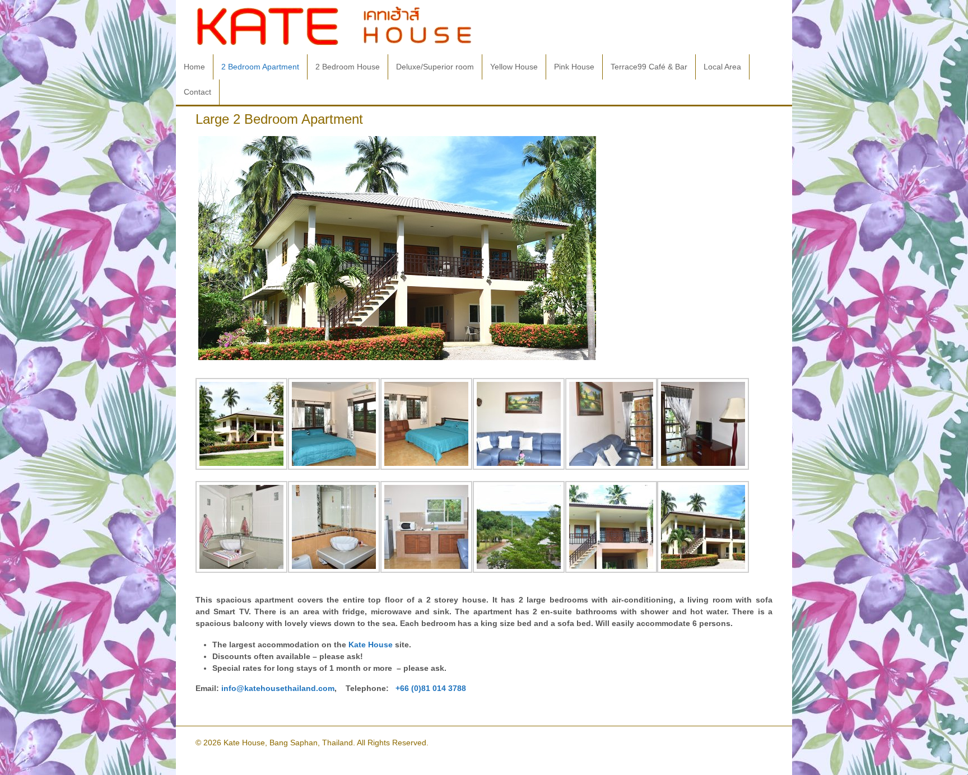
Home (194, 66)
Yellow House (514, 66)
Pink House (574, 66)
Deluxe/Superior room (435, 66)
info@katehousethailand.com (277, 688)
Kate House (370, 644)
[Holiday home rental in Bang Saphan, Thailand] (335, 42)
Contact (197, 91)
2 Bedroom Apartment (260, 66)
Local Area (722, 66)
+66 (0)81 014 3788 (430, 688)
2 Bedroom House (347, 66)
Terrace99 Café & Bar (649, 66)
